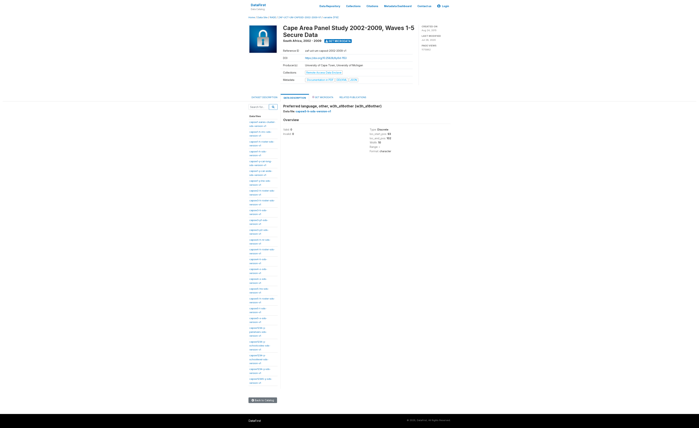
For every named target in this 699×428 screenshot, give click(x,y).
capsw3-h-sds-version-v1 (313, 111)
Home (251, 17)
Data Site (262, 17)
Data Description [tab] (295, 97)
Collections (353, 6)
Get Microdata (339, 41)
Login (445, 6)
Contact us (424, 6)
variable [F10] (330, 17)
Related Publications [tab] (352, 97)
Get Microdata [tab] (323, 97)
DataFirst (258, 5)
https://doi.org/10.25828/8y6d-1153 (326, 58)
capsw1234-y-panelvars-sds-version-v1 (258, 331)
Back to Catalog (264, 400)
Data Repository (329, 6)
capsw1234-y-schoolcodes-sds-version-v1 (259, 345)
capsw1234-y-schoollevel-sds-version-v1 (258, 359)
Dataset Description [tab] (264, 97)
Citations (372, 6)
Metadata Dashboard (398, 6)
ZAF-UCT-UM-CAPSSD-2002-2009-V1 (299, 17)
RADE (273, 17)
